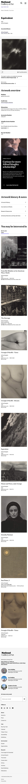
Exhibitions (3, 737)
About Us (3, 715)
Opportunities (4, 746)
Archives (3, 765)
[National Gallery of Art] (14, 653)
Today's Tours (4, 732)
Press (2, 717)
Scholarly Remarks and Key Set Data (10, 216)
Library (2, 763)
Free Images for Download (7, 752)
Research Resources (6, 211)
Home (2, 10)
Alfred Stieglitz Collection (7, 102)
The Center (3, 757)
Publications (4, 770)
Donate (2, 743)
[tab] (5, 232)
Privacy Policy (3, 781)
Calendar (3, 729)
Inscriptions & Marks (6, 207)
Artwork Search (4, 755)
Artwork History (5, 202)
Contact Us (3, 720)
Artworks (6, 10)
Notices (2, 779)
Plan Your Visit (4, 726)
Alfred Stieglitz (4, 32)
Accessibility (4, 734)
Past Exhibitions (4, 768)
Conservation (4, 760)
